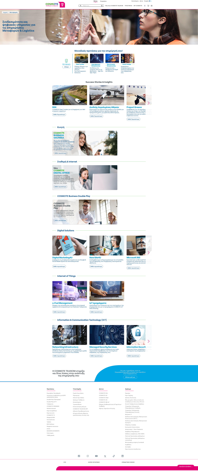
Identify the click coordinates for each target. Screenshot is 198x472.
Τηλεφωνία (50, 404)
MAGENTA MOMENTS (53, 431)
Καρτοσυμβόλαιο (52, 410)
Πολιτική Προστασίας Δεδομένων (135, 436)
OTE (65, 462)
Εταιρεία (146, 1)
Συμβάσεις (128, 444)
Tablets (49, 422)
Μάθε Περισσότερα (59, 114)
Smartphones (51, 419)
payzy (48, 428)
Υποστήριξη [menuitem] (77, 389)
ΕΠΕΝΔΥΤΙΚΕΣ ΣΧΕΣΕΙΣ (128, 462)
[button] (145, 6)
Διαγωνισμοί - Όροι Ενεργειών (134, 429)
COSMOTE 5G (103, 395)
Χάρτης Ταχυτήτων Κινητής (107, 408)
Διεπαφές (128, 447)
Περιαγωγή (76, 395)
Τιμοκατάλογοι (77, 404)
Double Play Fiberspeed (53, 399)
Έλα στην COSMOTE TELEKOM (114, 5)
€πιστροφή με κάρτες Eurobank (134, 442)
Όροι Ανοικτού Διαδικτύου (133, 449)
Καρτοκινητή (50, 413)
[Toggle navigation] (151, 5)
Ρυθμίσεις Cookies (130, 425)
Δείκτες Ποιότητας (130, 397)
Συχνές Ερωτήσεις (78, 393)
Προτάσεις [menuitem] (50, 389)
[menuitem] (79, 456)
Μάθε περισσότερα (60, 153)
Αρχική (5, 12)
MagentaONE (51, 417)
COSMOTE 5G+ (103, 393)
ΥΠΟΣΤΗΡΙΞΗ (128, 5)
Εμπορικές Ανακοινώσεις (132, 427)
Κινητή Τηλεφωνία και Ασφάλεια (134, 404)
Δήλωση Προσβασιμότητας (81, 411)
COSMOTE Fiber (104, 397)
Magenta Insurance (52, 426)
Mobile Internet (51, 408)
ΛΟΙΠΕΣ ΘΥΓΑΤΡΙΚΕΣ (94, 462)
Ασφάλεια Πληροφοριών (132, 431)
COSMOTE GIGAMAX (53, 406)
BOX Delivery (50, 424)
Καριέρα (127, 393)
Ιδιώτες (95, 1)
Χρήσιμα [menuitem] (128, 389)
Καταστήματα (135, 1)
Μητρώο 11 (128, 414)
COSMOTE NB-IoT (104, 402)
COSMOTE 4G (103, 400)
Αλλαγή (66, 67)
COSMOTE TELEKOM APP (80, 409)
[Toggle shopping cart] (149, 5)
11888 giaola (50, 435)
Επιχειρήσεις (103, 1)
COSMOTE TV (51, 415)
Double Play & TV (51, 401)
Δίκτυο (141, 1)
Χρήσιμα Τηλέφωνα (78, 400)
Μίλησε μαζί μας (130, 377)
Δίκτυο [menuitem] (101, 389)
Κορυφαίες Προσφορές (53, 393)
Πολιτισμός (50, 433)
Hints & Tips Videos (78, 397)
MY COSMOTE (138, 5)
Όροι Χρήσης (129, 395)
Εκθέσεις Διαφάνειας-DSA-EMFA (134, 434)
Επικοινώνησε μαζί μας (79, 406)
